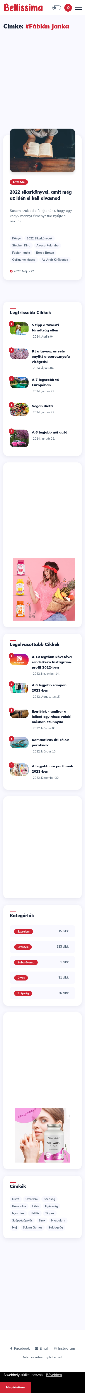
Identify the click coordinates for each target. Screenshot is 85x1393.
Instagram (66, 1348)
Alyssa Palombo (47, 245)
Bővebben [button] (54, 1375)
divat (15, 1199)
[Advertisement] (42, 75)
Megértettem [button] (15, 1387)
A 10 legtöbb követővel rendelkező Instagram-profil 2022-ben (52, 662)
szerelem (32, 1199)
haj (14, 1227)
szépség (49, 1199)
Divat (21, 977)
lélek (35, 1206)
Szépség (23, 993)
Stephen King (21, 245)
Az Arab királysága (55, 259)
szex (42, 1220)
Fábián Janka (21, 252)
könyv (16, 238)
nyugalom (58, 1220)
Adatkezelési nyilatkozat (42, 1357)
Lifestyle (19, 182)
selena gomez (32, 1227)
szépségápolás (22, 1220)
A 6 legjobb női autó (49, 432)
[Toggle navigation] (78, 7)
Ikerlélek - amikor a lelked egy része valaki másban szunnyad (51, 716)
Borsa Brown (45, 252)
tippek (49, 1213)
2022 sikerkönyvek (39, 238)
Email (44, 1348)
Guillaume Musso (24, 259)
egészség (51, 1206)
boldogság (55, 1227)
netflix (35, 1213)
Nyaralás (18, 1213)
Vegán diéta (42, 406)
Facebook (22, 1348)
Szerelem (23, 931)
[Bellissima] (23, 7)
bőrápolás (19, 1206)
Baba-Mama (25, 962)
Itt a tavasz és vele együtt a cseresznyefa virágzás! (51, 356)
